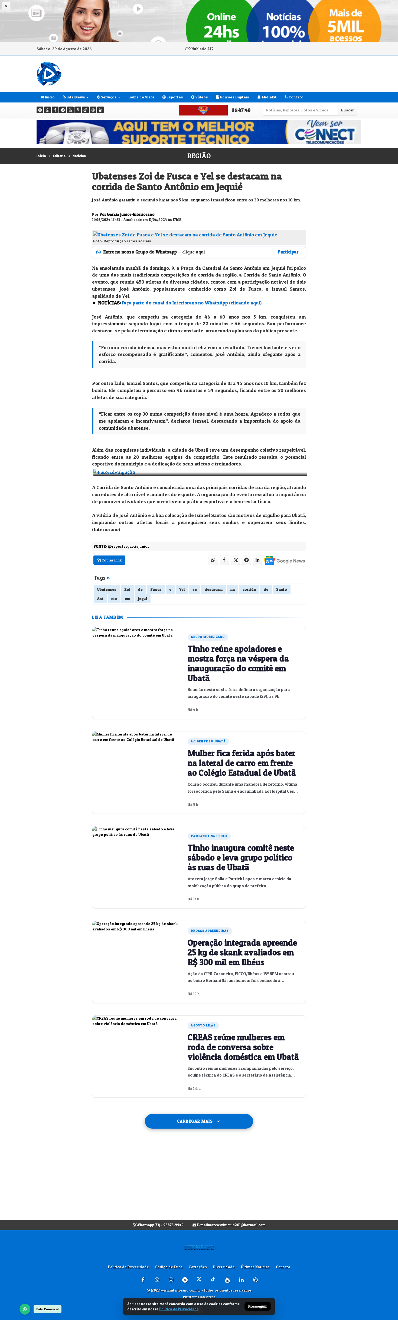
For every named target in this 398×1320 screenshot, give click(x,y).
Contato (296, 97)
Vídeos (201, 97)
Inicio (49, 97)
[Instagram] (40, 110)
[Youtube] (70, 110)
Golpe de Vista (141, 97)
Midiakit (269, 97)
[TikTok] (85, 110)
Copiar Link (111, 560)
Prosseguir (257, 1306)
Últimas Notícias (255, 1267)
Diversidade (224, 1267)
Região (199, 156)
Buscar (347, 110)
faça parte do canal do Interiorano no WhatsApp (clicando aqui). (192, 303)
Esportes (174, 97)
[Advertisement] (199, 1180)
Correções (198, 1267)
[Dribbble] (93, 110)
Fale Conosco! (47, 1309)
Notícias (79, 156)
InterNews (75, 97)
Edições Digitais (234, 97)
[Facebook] (55, 110)
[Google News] (284, 560)
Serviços (108, 97)
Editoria (59, 156)
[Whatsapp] (47, 110)
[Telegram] (62, 110)
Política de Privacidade (128, 1267)
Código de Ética (168, 1267)
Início (41, 156)
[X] (77, 110)
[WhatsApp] (24, 1309)
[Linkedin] (100, 110)
